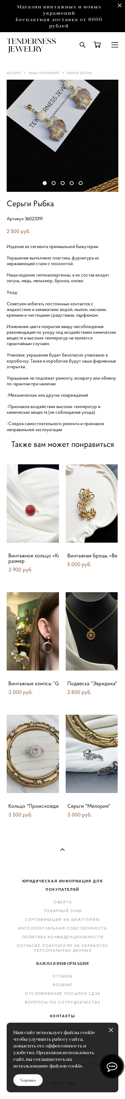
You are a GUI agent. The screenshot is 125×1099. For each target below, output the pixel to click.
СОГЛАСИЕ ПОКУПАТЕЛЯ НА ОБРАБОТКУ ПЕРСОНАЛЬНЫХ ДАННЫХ (62, 948)
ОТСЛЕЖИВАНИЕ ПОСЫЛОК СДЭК (62, 994)
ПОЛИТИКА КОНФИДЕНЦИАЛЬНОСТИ (63, 937)
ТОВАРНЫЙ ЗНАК (63, 911)
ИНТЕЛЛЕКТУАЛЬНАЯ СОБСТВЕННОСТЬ (62, 928)
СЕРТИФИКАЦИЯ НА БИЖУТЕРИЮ (62, 920)
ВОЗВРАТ (63, 985)
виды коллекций (44, 72)
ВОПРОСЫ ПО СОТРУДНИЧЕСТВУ (62, 1002)
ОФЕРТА (63, 902)
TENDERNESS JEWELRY (31, 45)
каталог (14, 72)
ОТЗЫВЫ (63, 976)
